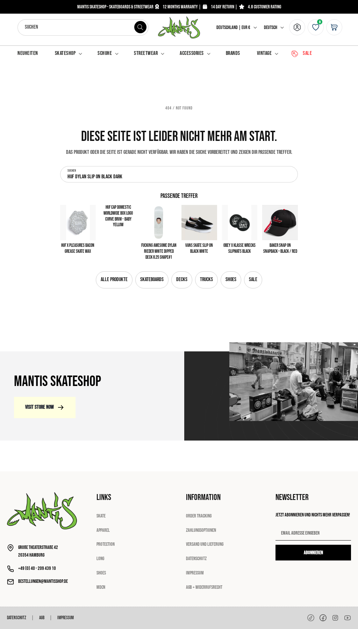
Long (100, 559)
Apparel (103, 530)
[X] (335, 617)
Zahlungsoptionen (201, 530)
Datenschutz (196, 559)
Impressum (195, 573)
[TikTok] (310, 617)
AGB (41, 618)
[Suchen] (140, 27)
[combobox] (83, 27)
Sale (253, 279)
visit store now (39, 407)
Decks (181, 279)
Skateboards (152, 279)
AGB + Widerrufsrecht (204, 587)
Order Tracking (199, 516)
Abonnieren (313, 553)
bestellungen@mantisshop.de (43, 581)
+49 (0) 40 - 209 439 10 (37, 568)
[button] (68, 54)
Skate (101, 516)
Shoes (230, 279)
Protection (105, 544)
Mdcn (100, 587)
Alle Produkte (114, 279)
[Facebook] (323, 617)
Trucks (206, 279)
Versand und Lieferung (204, 544)
